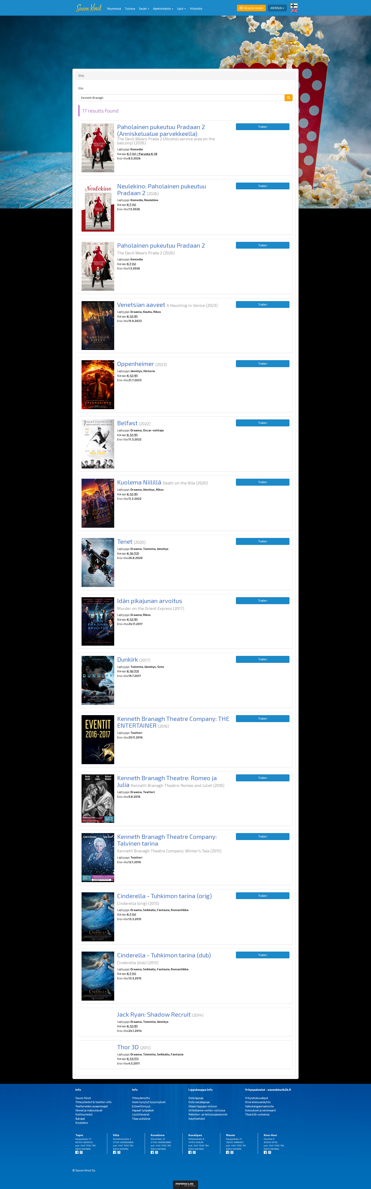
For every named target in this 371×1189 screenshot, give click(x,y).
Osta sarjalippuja (199, 1102)
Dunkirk (127, 659)
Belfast (127, 422)
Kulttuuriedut (84, 1114)
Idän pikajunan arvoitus (149, 600)
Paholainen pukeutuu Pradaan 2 (161, 245)
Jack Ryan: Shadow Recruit (154, 1014)
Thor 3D (128, 1046)
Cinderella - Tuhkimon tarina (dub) (164, 955)
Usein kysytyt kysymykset (149, 1102)
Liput (180, 8)
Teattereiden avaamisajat (91, 1106)
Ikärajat (80, 1118)
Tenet (124, 541)
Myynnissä (114, 8)
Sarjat (143, 8)
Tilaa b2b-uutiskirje (257, 1114)
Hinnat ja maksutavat (88, 1110)
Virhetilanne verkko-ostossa (206, 1110)
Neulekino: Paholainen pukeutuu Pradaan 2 (161, 189)
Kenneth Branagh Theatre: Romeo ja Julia (167, 781)
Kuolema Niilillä (139, 482)
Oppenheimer (135, 363)
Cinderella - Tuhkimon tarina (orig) (164, 895)
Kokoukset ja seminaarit (260, 1110)
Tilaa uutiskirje (141, 1118)
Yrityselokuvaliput (256, 1098)
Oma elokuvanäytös (258, 1102)
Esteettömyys (141, 1106)
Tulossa (130, 8)
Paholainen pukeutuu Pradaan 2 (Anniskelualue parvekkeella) (161, 130)
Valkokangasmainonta (259, 1106)
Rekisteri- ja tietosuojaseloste (207, 1114)
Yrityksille (196, 8)
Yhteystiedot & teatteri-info (93, 1102)
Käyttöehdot (196, 1118)
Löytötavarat (140, 1114)
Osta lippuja (195, 1098)
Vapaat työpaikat (143, 1110)
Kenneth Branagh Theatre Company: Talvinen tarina (167, 840)
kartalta (86, 1148)
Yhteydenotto (141, 1098)
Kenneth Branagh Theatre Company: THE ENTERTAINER (173, 722)
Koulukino (81, 1122)
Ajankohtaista (162, 8)
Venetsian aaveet (141, 304)
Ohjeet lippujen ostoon (202, 1106)
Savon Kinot (83, 1098)
